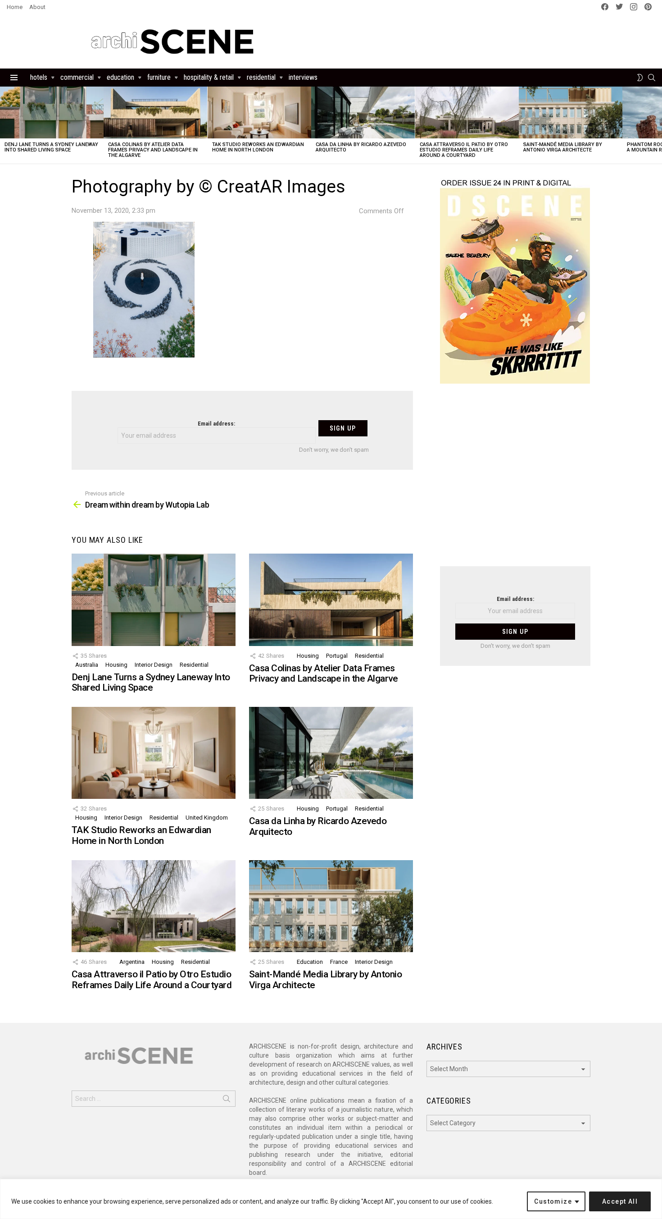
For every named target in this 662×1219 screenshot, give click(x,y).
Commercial (77, 77)
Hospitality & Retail (209, 77)
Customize (553, 1201)
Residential (261, 77)
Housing (116, 664)
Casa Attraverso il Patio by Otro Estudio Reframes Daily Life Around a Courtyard (464, 150)
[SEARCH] (651, 77)
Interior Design (153, 664)
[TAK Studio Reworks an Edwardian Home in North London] (259, 112)
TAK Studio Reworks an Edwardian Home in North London (258, 147)
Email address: (216, 423)
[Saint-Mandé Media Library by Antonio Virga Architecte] (570, 112)
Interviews (303, 77)
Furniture (159, 77)
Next (657, 125)
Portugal (337, 655)
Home (15, 7)
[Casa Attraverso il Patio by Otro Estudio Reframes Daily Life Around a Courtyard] (467, 112)
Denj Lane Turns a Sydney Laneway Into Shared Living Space (51, 147)
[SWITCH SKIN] (640, 77)
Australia (86, 664)
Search (227, 1100)
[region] (331, 1199)
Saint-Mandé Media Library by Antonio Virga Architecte (562, 147)
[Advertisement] (515, 480)
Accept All (620, 1201)
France (339, 961)
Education (120, 77)
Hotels (38, 77)
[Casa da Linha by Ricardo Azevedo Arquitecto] (363, 112)
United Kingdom (207, 817)
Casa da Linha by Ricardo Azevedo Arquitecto (361, 147)
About (37, 7)
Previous (4, 125)
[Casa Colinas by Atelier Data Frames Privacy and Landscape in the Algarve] (155, 112)
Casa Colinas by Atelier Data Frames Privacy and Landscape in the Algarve (153, 150)
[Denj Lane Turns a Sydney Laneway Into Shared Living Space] (52, 112)
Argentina (132, 961)
